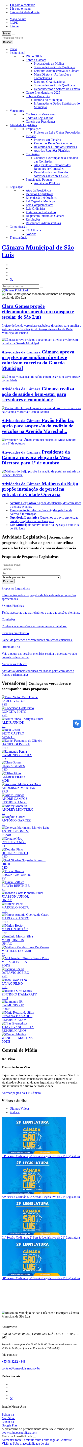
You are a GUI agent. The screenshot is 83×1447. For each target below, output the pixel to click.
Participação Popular (39, 179)
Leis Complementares (39, 205)
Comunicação (18, 226)
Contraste (66, 1440)
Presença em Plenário (47, 139)
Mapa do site (18, 19)
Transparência (18, 237)
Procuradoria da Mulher (49, 63)
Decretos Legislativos (39, 194)
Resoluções (33, 219)
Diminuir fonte (31, 1440)
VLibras (7, 1443)
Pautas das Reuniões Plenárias (53, 143)
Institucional (17, 52)
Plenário (31, 136)
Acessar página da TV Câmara (21, 1093)
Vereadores (17, 110)
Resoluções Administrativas (43, 223)
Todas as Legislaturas (39, 118)
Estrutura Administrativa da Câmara (56, 71)
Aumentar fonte (12, 1440)
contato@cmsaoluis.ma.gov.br (21, 1368)
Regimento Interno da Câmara (45, 216)
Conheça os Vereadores (41, 114)
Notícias (31, 234)
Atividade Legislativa (23, 125)
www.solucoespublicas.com (19, 1432)
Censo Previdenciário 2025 (43, 92)
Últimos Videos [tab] (19, 1108)
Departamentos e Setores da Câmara (57, 89)
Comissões (32, 154)
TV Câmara (33, 230)
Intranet (14, 26)
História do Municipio (48, 100)
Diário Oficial (34, 56)
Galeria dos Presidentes (40, 121)
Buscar (7, 42)
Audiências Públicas (47, 183)
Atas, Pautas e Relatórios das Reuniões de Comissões (52, 166)
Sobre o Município (38, 96)
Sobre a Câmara (36, 60)
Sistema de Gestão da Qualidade (54, 67)
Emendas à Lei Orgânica (41, 197)
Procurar (8, 581)
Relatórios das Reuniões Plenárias (55, 147)
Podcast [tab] (15, 1112)
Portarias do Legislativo (41, 212)
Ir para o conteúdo (22, 5)
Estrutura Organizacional (49, 81)
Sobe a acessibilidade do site (31, 1443)
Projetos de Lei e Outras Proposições (57, 132)
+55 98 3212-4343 (13, 1361)
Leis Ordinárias (35, 208)
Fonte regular (50, 1440)
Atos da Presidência (38, 190)
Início (13, 49)
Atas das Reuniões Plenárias (52, 150)
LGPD (14, 22)
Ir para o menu (20, 8)
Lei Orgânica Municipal (41, 201)
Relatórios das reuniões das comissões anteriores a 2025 (51, 174)
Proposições (33, 129)
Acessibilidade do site (24, 12)
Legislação (16, 187)
